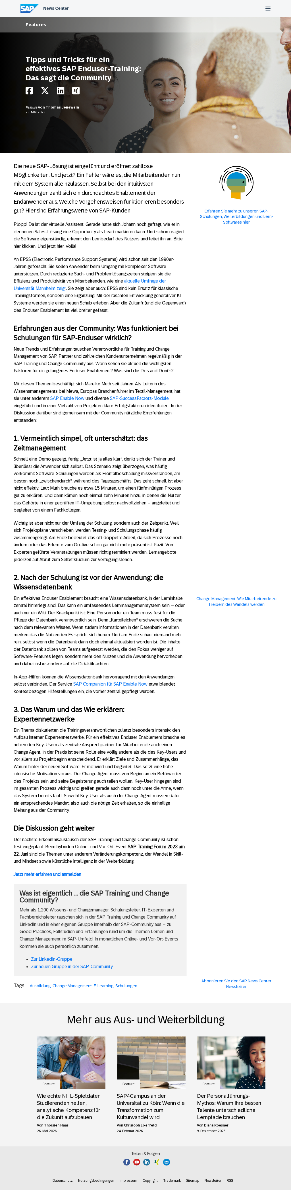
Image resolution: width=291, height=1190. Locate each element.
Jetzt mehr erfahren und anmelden (47, 874)
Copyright (150, 1181)
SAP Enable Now (67, 398)
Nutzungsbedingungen (96, 1181)
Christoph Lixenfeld (140, 1125)
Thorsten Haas (56, 1125)
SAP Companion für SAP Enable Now (110, 684)
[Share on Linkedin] (60, 92)
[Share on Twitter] (45, 92)
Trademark (172, 1181)
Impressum (128, 1181)
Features (36, 24)
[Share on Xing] (76, 92)
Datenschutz (63, 1181)
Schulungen (126, 986)
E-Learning (103, 986)
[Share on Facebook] (29, 92)
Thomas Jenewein (62, 107)
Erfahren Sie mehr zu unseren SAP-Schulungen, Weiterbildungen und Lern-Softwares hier (236, 216)
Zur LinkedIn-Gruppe (51, 959)
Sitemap (192, 1181)
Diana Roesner (216, 1125)
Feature (32, 107)
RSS (230, 1181)
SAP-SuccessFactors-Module (139, 398)
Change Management (72, 986)
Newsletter (213, 1181)
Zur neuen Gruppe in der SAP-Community (72, 966)
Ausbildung (40, 986)
